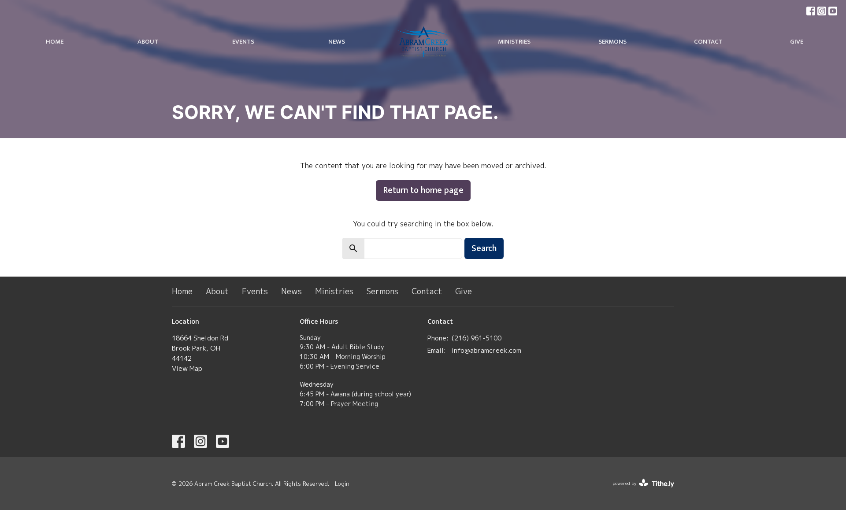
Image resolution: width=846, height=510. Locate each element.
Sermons (612, 41)
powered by (638, 490)
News (336, 41)
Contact (708, 41)
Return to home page (423, 190)
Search (484, 248)
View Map (187, 368)
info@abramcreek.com (486, 350)
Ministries (514, 41)
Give (796, 41)
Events (243, 41)
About (147, 41)
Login (342, 484)
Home (54, 41)
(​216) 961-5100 (476, 338)
